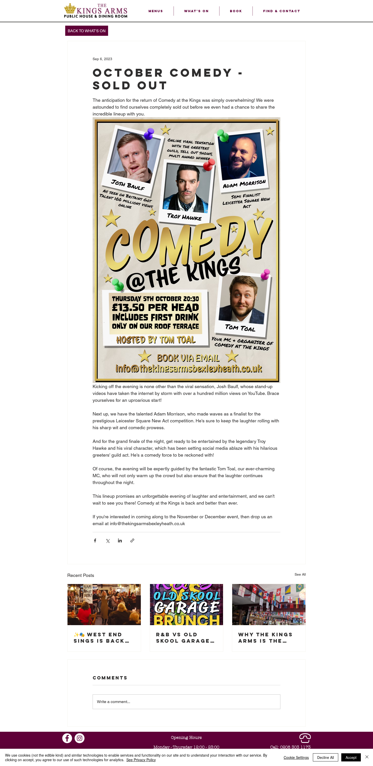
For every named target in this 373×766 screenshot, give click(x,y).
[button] (156, 11)
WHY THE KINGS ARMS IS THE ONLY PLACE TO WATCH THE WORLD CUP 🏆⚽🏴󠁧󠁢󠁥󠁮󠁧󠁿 (268, 637)
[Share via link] (132, 540)
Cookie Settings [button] (296, 757)
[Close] (367, 757)
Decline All (325, 757)
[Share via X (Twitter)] (107, 540)
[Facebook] (67, 738)
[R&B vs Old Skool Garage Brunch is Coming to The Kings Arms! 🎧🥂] (186, 604)
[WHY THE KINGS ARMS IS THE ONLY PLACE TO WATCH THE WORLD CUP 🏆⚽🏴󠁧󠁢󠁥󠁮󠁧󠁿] (269, 604)
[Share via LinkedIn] (119, 540)
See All (300, 574)
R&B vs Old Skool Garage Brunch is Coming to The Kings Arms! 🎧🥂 (185, 637)
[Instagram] (79, 738)
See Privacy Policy (141, 759)
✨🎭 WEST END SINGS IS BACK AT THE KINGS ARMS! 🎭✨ (99, 637)
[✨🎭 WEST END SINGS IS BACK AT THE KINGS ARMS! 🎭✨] (104, 604)
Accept (351, 757)
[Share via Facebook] (95, 540)
